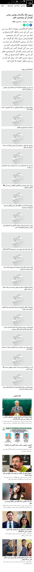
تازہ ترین (23, 6)
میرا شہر (31, 22)
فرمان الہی (21, 1)
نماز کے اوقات (13, 1)
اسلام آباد (25, 22)
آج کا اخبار (16, 6)
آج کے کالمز (10, 6)
